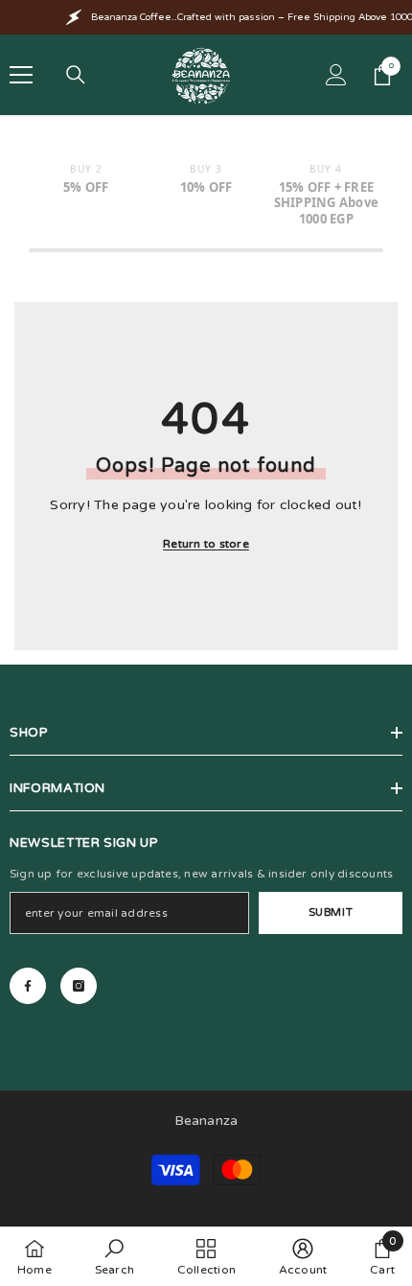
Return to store (206, 543)
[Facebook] (28, 986)
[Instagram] (78, 986)
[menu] (21, 74)
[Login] (336, 74)
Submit (331, 912)
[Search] (75, 74)
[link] (114, 1256)
